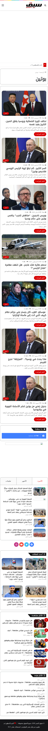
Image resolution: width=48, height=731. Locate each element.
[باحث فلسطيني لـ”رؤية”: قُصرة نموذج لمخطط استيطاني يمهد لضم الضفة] (39, 513)
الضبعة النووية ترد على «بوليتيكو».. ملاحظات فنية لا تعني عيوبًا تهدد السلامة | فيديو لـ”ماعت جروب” (17, 501)
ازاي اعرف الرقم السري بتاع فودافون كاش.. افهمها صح (17, 661)
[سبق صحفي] (33, 5)
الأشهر (24, 481)
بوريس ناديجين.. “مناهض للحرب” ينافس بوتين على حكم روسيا (27, 217)
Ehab (43, 118)
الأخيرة (40, 481)
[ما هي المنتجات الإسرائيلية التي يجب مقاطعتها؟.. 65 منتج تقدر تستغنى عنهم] (40, 653)
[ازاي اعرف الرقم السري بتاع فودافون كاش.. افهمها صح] (40, 663)
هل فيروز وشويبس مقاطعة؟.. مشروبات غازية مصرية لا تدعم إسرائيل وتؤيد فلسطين (17, 621)
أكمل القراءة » (40, 134)
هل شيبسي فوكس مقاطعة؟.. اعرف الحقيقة (19, 631)
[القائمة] (3, 6)
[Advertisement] (24, 36)
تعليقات (8, 481)
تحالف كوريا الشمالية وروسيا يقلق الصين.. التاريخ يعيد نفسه (25, 122)
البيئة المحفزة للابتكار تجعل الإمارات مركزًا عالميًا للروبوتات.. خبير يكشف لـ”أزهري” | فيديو (18, 491)
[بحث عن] (45, 6)
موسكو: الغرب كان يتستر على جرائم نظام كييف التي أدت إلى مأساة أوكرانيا (25, 313)
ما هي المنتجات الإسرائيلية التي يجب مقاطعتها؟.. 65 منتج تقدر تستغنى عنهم (18, 651)
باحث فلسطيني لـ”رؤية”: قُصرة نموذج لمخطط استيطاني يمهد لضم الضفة (19, 511)
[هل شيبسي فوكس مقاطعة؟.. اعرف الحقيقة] (40, 633)
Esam (43, 261)
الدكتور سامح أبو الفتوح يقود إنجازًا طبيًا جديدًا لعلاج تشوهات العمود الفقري (18, 521)
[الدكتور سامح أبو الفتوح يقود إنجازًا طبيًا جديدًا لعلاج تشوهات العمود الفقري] (39, 523)
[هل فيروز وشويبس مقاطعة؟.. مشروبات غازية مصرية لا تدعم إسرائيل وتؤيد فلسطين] (40, 623)
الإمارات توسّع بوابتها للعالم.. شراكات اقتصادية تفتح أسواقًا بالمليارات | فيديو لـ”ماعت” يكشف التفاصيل (18, 532)
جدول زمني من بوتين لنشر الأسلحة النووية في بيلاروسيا (25, 408)
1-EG (9, 727)
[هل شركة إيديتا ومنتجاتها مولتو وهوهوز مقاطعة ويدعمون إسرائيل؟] (40, 643)
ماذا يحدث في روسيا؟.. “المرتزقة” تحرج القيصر (27, 360)
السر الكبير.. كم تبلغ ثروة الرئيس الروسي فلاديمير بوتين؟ (26, 170)
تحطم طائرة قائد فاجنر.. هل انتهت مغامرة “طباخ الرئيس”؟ (25, 266)
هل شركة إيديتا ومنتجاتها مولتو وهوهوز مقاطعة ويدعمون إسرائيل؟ (18, 641)
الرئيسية (42, 72)
